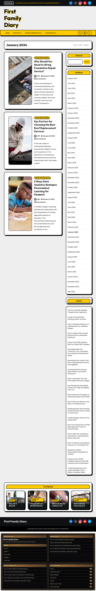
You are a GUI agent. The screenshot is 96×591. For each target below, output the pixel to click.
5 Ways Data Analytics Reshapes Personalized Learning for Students (45, 188)
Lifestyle (52, 580)
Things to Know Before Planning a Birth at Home (37, 506)
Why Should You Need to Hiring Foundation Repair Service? (45, 66)
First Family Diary (12, 18)
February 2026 (73, 108)
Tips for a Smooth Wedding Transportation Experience (62, 539)
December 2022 (73, 282)
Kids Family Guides (54, 586)
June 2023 (71, 262)
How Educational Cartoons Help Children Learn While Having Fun (77, 372)
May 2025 (71, 153)
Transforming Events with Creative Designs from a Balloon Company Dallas (77, 470)
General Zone (50, 33)
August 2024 (72, 197)
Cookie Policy (7, 560)
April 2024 (71, 217)
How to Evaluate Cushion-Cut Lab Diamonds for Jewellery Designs (78, 326)
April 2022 (71, 292)
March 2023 (72, 272)
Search (79, 55)
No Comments (41, 79)
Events (12, 500)
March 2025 (72, 163)
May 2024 (71, 212)
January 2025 (73, 173)
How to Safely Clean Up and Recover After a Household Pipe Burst (78, 335)
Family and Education (33, 33)
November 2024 (73, 182)
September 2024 (74, 192)
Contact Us (17, 33)
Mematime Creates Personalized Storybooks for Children (78, 452)
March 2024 (72, 222)
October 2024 (73, 187)
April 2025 (71, 158)
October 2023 (72, 247)
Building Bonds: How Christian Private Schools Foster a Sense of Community (79, 411)
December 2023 (73, 237)
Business (52, 568)
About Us (6, 548)
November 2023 (73, 242)
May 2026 (71, 93)
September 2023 (74, 252)
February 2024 (73, 227)
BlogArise (53, 529)
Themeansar (64, 529)
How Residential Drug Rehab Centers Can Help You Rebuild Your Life (78, 388)
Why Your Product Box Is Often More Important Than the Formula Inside (79, 427)
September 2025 (74, 133)
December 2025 (73, 118)
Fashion (55, 500)
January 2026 (73, 113)
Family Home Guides (42, 57)
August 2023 (72, 257)
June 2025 (71, 148)
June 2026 (72, 88)
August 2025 (72, 138)
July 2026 (71, 83)
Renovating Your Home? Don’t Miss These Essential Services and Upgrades (78, 362)
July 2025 (71, 143)
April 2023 (71, 267)
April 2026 (71, 98)
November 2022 (73, 287)
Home (7, 33)
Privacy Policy (7, 554)
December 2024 (73, 177)
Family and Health (35, 499)
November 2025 (73, 123)
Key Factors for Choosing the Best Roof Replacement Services (45, 126)
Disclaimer (6, 557)
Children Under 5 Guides (56, 583)
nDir (38, 76)
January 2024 (73, 232)
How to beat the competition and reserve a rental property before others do (78, 436)
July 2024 (71, 202)
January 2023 (73, 277)
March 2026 (72, 103)
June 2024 (72, 207)
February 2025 (73, 168)
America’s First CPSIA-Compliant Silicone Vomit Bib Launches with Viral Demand (78, 461)
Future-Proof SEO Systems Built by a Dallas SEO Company (63, 551)
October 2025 (72, 128)
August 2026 (72, 78)
